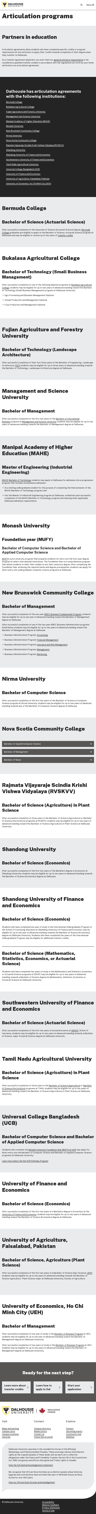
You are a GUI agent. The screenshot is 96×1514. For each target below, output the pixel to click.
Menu (89, 5)
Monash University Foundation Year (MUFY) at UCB (52, 1150)
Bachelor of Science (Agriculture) (64, 1085)
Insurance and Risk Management (52, 644)
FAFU (17, 365)
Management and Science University (39, 421)
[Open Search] (81, 5)
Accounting (42, 635)
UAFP (89, 1273)
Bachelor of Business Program (68, 1334)
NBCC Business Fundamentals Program (63, 614)
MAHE (5, 480)
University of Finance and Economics (19, 1214)
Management (43, 649)
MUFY (5, 559)
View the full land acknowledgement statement (30, 1465)
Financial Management (47, 640)
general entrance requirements (68, 60)
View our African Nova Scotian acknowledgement (31, 1482)
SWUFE (74, 1030)
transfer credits (65, 235)
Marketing (42, 654)
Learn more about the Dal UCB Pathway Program (25, 1161)
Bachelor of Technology (20, 480)
